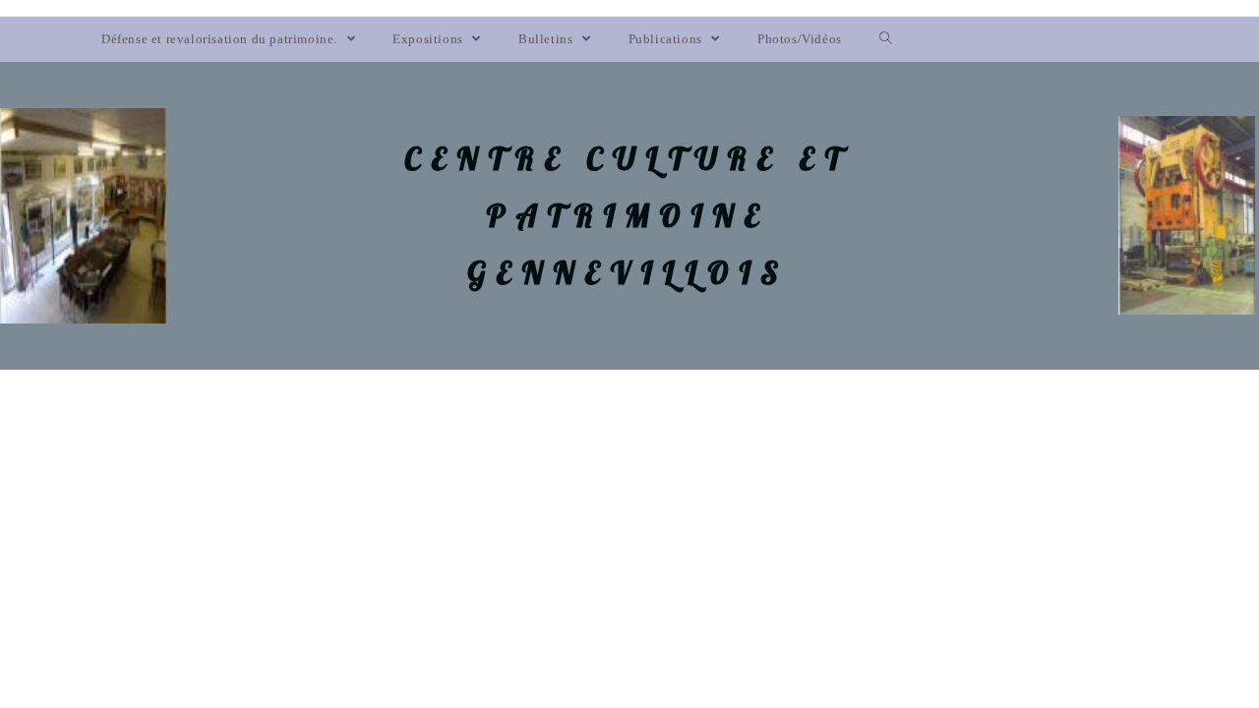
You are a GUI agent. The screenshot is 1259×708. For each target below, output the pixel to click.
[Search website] (886, 39)
